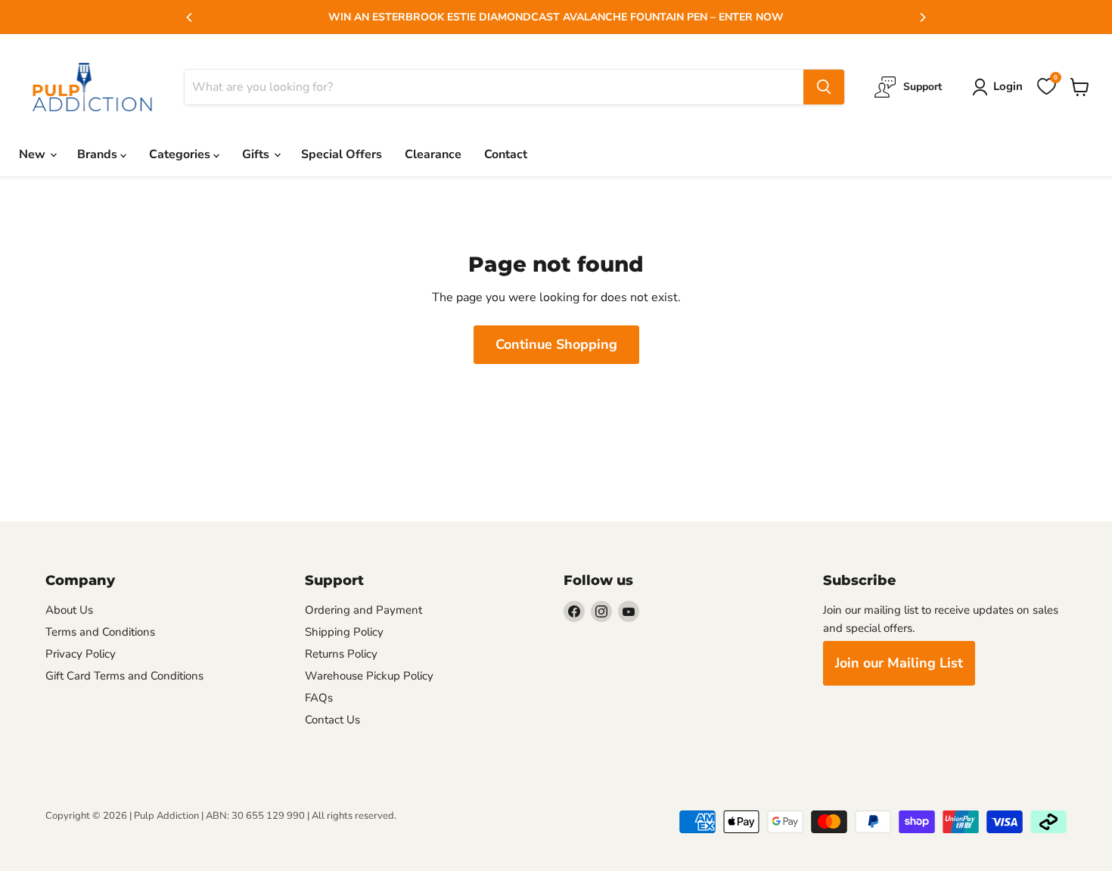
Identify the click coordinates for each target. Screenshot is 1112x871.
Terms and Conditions (100, 631)
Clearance (433, 154)
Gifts (257, 154)
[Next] (922, 17)
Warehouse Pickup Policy (369, 675)
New (33, 154)
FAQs (319, 697)
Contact (505, 154)
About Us (69, 609)
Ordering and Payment (363, 609)
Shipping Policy (344, 631)
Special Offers (341, 154)
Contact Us (332, 719)
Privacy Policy (80, 653)
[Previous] (190, 17)
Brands (98, 154)
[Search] (823, 87)
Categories (181, 154)
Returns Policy (341, 653)
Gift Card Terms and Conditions (124, 675)
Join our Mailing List (899, 663)
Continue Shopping (556, 344)
